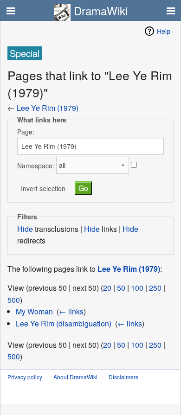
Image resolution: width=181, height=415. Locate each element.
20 (107, 287)
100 (137, 287)
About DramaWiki (75, 377)
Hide (25, 228)
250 (155, 287)
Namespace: (35, 165)
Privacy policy (24, 377)
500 (13, 299)
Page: (25, 131)
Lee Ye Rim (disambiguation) (63, 323)
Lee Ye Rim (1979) (47, 107)
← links (71, 311)
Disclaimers (123, 377)
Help (163, 31)
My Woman (34, 311)
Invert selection (43, 188)
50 (121, 287)
